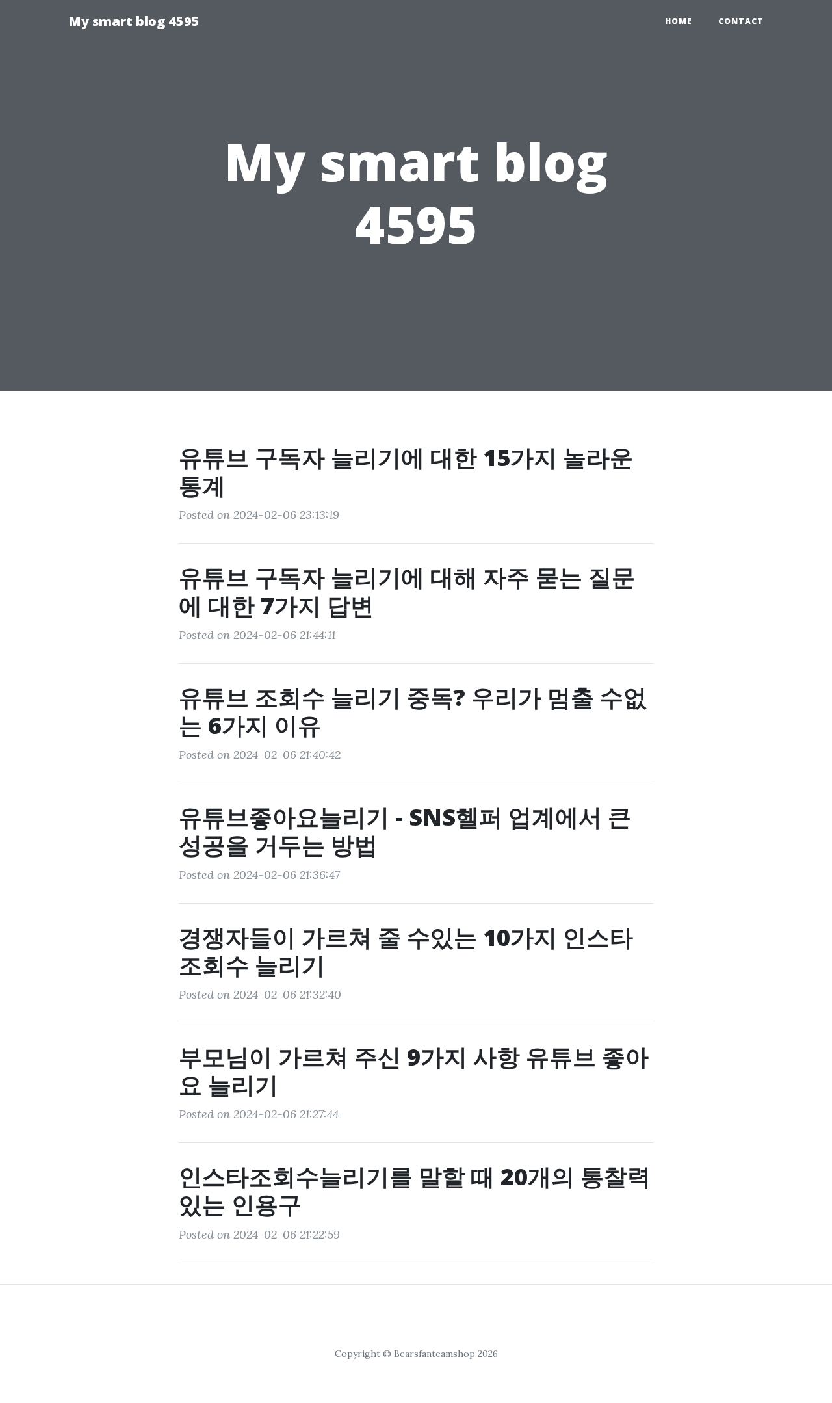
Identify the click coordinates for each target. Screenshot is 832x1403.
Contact (741, 21)
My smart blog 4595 (134, 21)
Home (678, 21)
